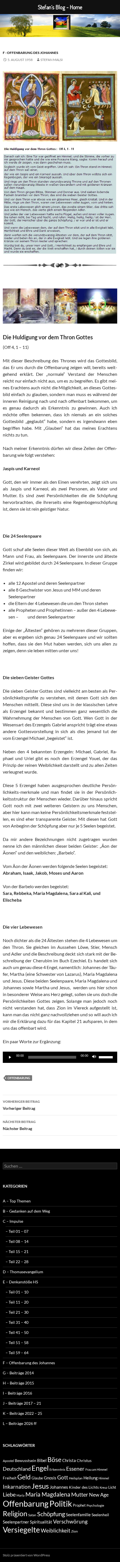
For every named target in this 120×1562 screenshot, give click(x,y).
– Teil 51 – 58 (17, 1342)
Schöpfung (51, 1514)
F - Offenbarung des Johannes (30, 53)
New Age (99, 1494)
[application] (60, 1057)
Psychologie (95, 1505)
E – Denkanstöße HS (20, 1281)
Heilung (90, 1477)
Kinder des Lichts (84, 1487)
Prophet (79, 1505)
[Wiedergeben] (10, 1057)
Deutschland (17, 1469)
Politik (60, 1503)
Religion (15, 1513)
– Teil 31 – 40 (17, 1322)
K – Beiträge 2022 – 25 (22, 1413)
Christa (69, 1460)
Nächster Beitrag (19, 1125)
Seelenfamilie (78, 1514)
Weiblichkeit (55, 1530)
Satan (32, 1515)
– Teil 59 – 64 (17, 1352)
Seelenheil (100, 1514)
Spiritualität (41, 1521)
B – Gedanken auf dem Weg (26, 1211)
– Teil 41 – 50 (17, 1332)
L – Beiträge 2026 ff (20, 1423)
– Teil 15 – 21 (17, 1251)
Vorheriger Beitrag (21, 1105)
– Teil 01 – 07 (17, 1231)
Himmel (104, 1478)
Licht (112, 1487)
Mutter (79, 1494)
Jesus (40, 1485)
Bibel (42, 1460)
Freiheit (9, 1477)
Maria (20, 1495)
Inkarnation (17, 1486)
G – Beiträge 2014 (18, 1372)
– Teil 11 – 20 (17, 1302)
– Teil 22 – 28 (17, 1261)
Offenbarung (19, 1078)
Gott (62, 1477)
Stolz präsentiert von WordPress (26, 1555)
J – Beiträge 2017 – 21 (22, 1403)
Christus (84, 1460)
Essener (75, 1468)
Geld (24, 1477)
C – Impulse (13, 1221)
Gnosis (50, 1477)
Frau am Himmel (96, 1469)
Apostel (8, 1461)
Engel (40, 1468)
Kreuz (103, 1487)
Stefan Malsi (51, 60)
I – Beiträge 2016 (17, 1393)
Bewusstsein (25, 1460)
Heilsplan (76, 1478)
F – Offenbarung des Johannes (29, 1362)
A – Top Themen (17, 1201)
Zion (74, 1531)
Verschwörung (70, 1521)
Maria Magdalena (47, 1494)
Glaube (37, 1478)
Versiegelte (21, 1529)
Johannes (59, 1487)
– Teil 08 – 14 (17, 1241)
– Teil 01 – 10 (17, 1292)
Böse (54, 1459)
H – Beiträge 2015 (18, 1383)
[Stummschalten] (94, 1057)
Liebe (9, 1494)
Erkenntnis (57, 1469)
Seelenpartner (16, 1521)
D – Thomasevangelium (23, 1271)
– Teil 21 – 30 (17, 1312)
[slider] (106, 1057)
